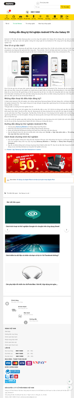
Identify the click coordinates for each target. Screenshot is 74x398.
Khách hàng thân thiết (11, 339)
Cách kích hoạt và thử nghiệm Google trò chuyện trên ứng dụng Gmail (32, 226)
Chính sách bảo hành (11, 337)
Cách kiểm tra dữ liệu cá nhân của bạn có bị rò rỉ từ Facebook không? (32, 255)
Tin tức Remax (17, 23)
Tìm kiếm (66, 7)
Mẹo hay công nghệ (44, 23)
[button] (7, 229)
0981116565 (19, 351)
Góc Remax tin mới (24, 193)
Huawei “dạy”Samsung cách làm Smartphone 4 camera (24, 149)
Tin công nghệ (30, 23)
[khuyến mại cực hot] (39, 163)
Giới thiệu (7, 331)
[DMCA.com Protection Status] (37, 381)
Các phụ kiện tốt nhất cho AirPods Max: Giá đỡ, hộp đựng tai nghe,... (32, 284)
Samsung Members (22, 127)
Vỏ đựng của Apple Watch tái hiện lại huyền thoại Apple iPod (36, 179)
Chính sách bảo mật (11, 342)
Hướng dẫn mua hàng (11, 334)
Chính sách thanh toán (11, 345)
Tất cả (7, 23)
